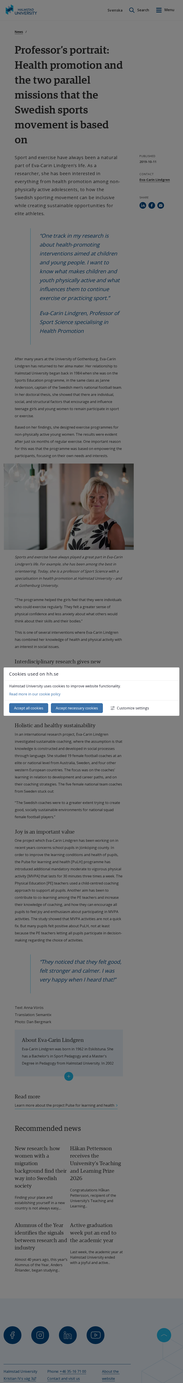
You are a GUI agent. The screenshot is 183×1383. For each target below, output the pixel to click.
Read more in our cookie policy (34, 694)
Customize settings (133, 708)
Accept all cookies (28, 708)
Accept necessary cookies (77, 708)
